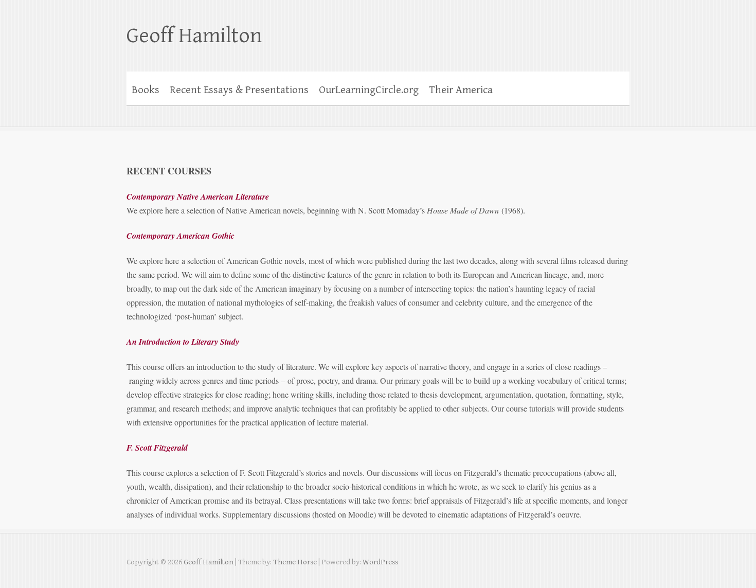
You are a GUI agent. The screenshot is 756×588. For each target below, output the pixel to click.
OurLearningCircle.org (369, 90)
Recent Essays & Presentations (239, 90)
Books (145, 90)
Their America (461, 90)
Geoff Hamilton (194, 35)
